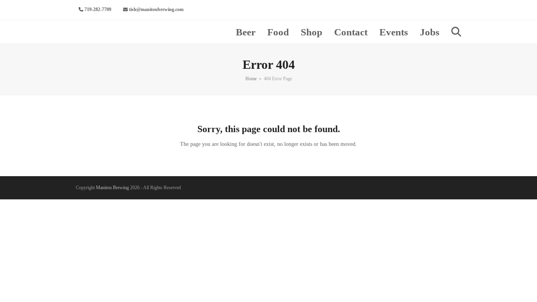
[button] (456, 32)
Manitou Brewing (112, 187)
